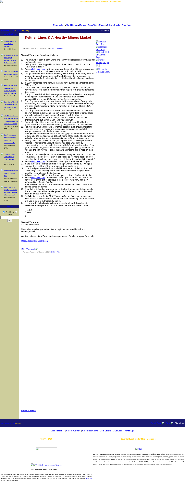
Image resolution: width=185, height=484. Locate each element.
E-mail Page (155, 423)
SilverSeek (117, 431)
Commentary (59, 25)
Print (52, 48)
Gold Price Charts (90, 431)
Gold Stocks (105, 431)
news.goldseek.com (8, 423)
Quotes (102, 25)
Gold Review (72, 25)
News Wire (92, 25)
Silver (109, 25)
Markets (82, 25)
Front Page (129, 431)
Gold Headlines (57, 431)
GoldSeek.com (7, 30)
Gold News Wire (73, 431)
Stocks (117, 25)
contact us (88, 478)
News (19, 30)
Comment (59, 48)
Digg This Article (29, 249)
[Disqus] (58, 293)
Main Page (126, 25)
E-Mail (53, 252)
